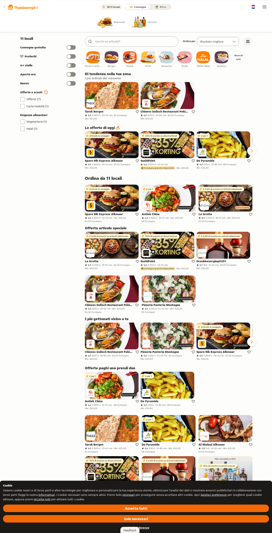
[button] (21, 7)
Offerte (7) (34, 99)
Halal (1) (32, 129)
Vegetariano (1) (37, 122)
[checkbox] (93, 59)
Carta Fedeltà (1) (38, 106)
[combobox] (135, 41)
